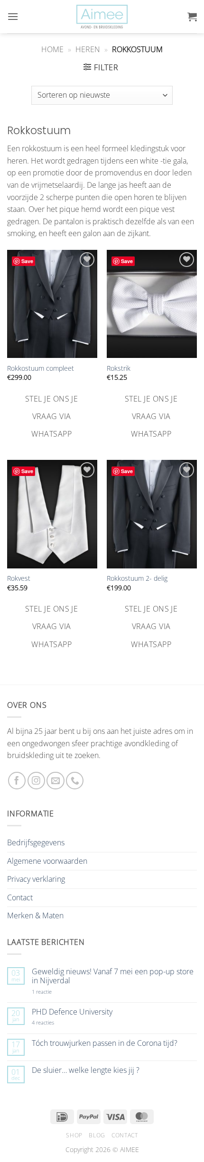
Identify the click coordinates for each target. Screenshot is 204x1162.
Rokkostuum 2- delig (137, 578)
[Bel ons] (74, 780)
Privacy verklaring (36, 879)
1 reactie (52, 991)
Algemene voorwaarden (47, 861)
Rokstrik (118, 368)
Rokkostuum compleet (40, 368)
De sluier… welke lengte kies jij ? (85, 1070)
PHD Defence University (72, 1011)
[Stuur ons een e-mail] (55, 780)
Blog (97, 1135)
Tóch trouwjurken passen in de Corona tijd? (104, 1043)
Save (27, 261)
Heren (87, 49)
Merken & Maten (35, 915)
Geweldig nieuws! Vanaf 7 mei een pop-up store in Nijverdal (113, 976)
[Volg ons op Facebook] (17, 780)
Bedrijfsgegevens (36, 842)
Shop (74, 1135)
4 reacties (54, 1022)
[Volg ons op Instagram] (36, 780)
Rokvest (18, 578)
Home (52, 49)
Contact (20, 897)
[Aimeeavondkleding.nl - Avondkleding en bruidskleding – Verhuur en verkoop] (102, 17)
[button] (13, 16)
